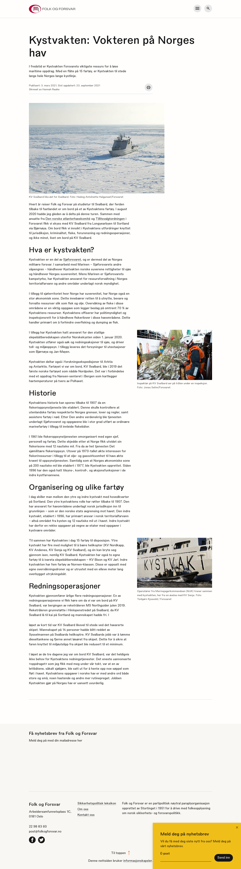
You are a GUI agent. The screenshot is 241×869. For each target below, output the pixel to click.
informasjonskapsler (137, 860)
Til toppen (118, 853)
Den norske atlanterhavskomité (68, 218)
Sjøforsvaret (72, 259)
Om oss (82, 809)
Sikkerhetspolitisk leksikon (96, 803)
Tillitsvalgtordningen (110, 218)
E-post (165, 853)
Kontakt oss (86, 814)
